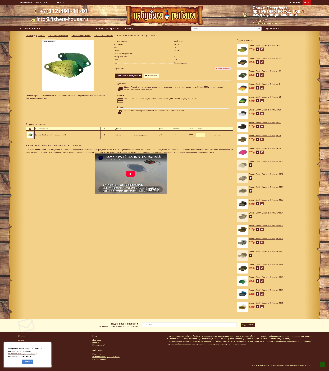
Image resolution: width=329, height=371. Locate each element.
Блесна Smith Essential (103, 36)
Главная (29, 36)
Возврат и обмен (99, 359)
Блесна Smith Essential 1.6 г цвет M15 (50, 135)
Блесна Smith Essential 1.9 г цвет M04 (266, 174)
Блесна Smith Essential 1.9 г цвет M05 (266, 187)
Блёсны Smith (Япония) (81, 36)
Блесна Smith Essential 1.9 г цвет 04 (265, 84)
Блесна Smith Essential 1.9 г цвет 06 (265, 110)
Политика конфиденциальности (106, 357)
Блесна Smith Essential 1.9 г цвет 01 (265, 45)
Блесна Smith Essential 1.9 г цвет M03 (266, 161)
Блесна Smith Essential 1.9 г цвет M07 (266, 213)
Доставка (48, 2)
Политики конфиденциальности (21, 354)
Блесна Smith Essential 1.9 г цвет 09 (265, 148)
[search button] (259, 29)
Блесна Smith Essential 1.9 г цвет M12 (266, 277)
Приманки (40, 36)
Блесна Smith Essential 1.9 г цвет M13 (266, 290)
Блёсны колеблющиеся (58, 36)
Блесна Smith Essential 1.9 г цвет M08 (266, 226)
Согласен (28, 362)
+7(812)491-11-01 (64, 11)
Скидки (99, 28)
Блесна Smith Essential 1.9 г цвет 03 (265, 71)
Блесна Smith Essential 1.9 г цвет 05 (265, 97)
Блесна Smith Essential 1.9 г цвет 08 (265, 135)
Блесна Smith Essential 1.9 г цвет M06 (266, 200)
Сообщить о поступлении (129, 75)
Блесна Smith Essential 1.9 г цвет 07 (265, 123)
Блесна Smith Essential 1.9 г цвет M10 (266, 251)
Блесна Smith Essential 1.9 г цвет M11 (266, 264)
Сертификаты (115, 28)
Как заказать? (26, 2)
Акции (130, 28)
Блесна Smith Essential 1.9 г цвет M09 (266, 238)
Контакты (60, 2)
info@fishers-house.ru (62, 19)
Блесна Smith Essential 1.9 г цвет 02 (265, 58)
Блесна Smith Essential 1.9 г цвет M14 (266, 303)
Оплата (38, 2)
